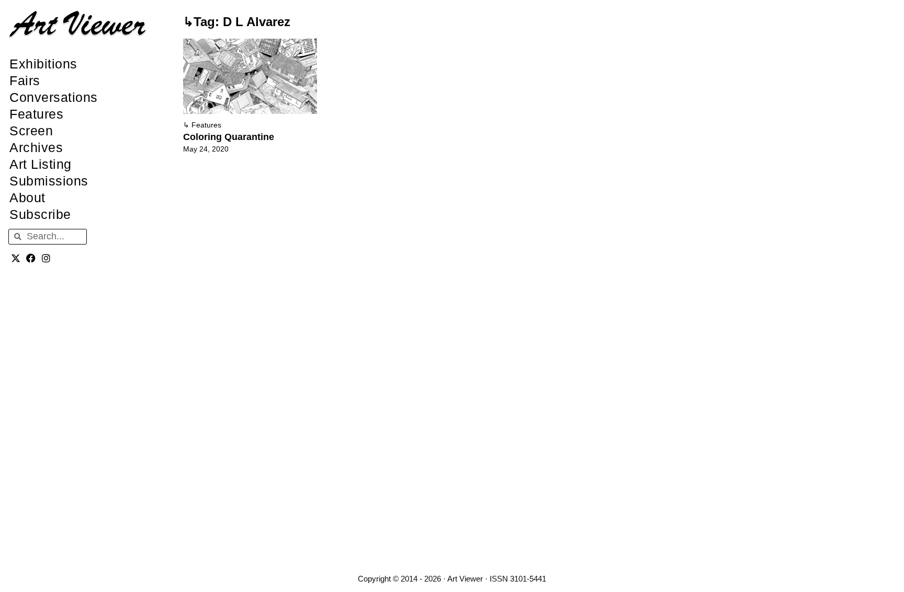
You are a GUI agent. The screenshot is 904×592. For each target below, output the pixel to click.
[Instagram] (46, 258)
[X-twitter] (16, 258)
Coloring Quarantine (228, 137)
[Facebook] (31, 258)
